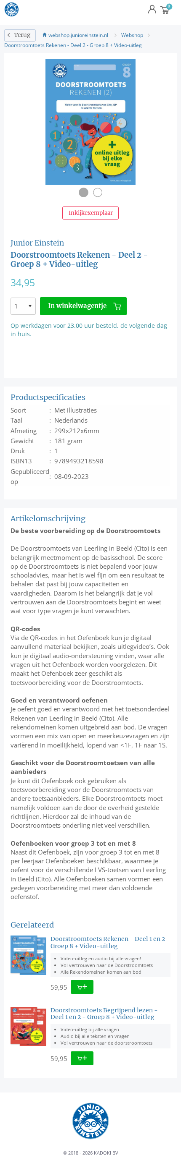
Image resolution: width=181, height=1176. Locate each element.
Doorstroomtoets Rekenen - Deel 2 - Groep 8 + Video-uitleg (73, 45)
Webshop (132, 35)
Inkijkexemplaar (91, 213)
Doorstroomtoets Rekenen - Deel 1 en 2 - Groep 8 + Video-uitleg (110, 942)
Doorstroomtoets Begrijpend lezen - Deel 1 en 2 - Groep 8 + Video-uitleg (104, 1013)
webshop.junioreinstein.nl (78, 35)
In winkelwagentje (77, 306)
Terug (22, 35)
